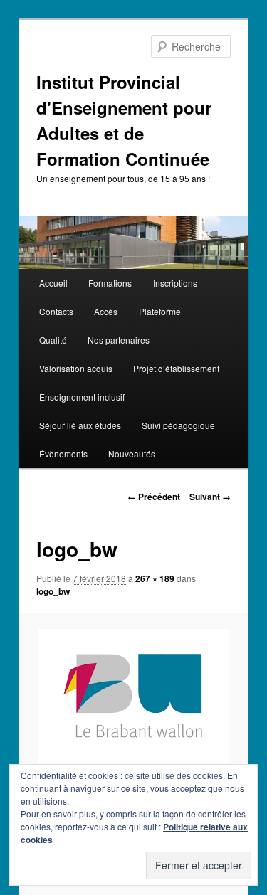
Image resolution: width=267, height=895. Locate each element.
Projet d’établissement (176, 368)
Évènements (63, 454)
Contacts (56, 311)
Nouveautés (131, 454)
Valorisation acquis (75, 368)
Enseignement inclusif (82, 397)
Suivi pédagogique (178, 425)
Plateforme (160, 311)
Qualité (53, 340)
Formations (110, 283)
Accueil (53, 283)
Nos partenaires (119, 340)
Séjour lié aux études (80, 425)
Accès (105, 311)
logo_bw (53, 591)
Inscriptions (175, 283)
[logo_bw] (133, 696)
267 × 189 (154, 578)
